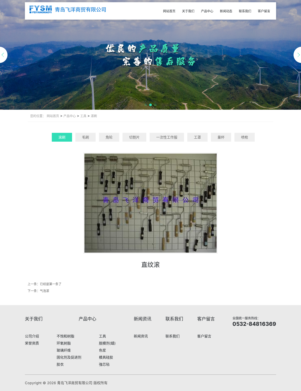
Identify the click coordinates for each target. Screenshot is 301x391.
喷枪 (244, 137)
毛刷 (85, 137)
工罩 (197, 137)
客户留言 (264, 11)
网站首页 (169, 11)
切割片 (134, 137)
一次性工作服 (166, 137)
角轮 (109, 137)
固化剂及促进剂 (69, 357)
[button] (145, 105)
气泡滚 (44, 291)
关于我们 (188, 11)
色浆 (102, 350)
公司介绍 (32, 336)
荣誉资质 (32, 343)
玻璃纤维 (64, 350)
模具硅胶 (106, 357)
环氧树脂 (64, 343)
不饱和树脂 (65, 336)
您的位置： (38, 116)
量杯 (221, 137)
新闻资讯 (141, 336)
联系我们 (245, 11)
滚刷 (93, 116)
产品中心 (207, 11)
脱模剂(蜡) (107, 343)
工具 (82, 116)
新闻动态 (226, 11)
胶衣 (60, 364)
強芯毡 (104, 364)
